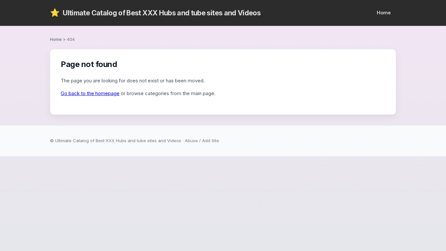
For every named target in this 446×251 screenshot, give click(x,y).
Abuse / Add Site (202, 140)
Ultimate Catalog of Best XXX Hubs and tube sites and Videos (155, 12)
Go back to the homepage (90, 93)
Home (384, 12)
